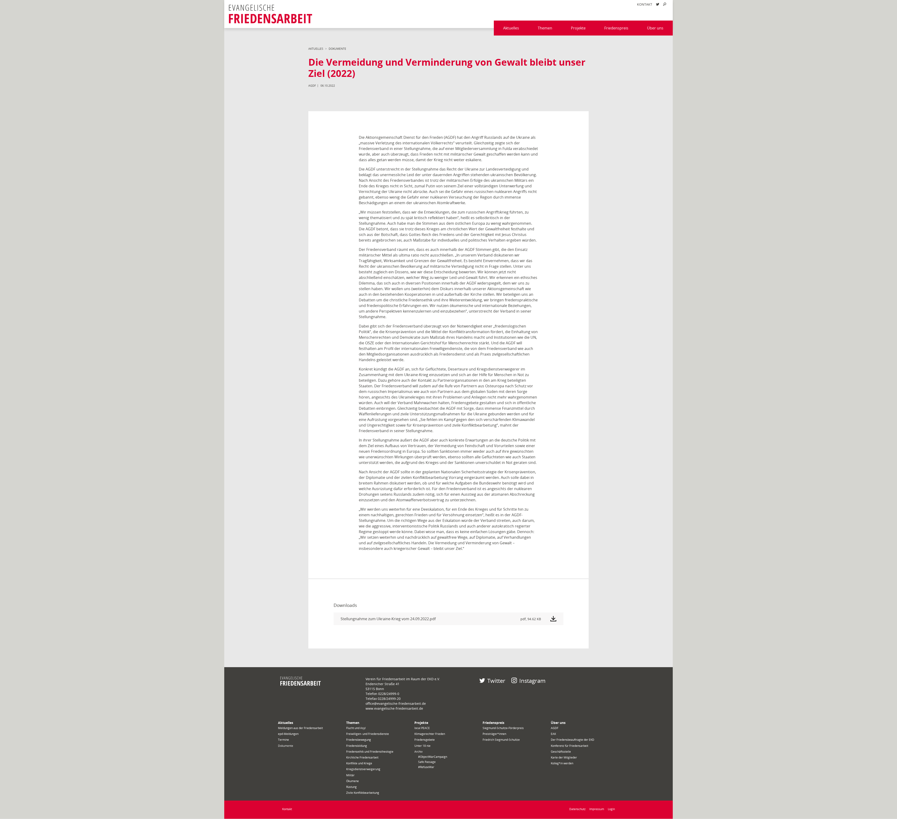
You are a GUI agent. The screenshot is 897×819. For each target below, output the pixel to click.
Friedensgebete (424, 740)
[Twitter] (657, 4)
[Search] (664, 4)
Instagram (532, 680)
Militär (350, 775)
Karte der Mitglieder (564, 757)
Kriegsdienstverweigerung (363, 769)
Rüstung (351, 787)
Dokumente (337, 49)
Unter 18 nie (422, 746)
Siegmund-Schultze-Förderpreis (503, 728)
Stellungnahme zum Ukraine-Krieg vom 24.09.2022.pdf (388, 618)
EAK (553, 734)
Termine (283, 740)
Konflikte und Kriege (359, 763)
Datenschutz (577, 809)
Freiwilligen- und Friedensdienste (367, 734)
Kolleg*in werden (562, 763)
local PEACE (422, 728)
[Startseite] (270, 14)
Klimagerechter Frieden (429, 734)
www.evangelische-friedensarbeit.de (394, 708)
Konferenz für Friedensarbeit (569, 746)
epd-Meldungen (288, 734)
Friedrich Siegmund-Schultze (501, 740)
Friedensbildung (356, 746)
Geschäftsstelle (561, 752)
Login (611, 809)
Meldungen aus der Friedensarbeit (300, 728)
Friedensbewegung (358, 740)
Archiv (418, 752)
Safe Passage (427, 762)
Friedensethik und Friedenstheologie (369, 752)
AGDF (554, 728)
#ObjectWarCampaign (432, 757)
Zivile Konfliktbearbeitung (362, 793)
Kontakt (644, 4)
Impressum (596, 809)
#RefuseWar (426, 767)
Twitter (496, 680)
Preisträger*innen (494, 734)
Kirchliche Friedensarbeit (362, 757)
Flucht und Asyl (356, 728)
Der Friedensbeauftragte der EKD (572, 740)
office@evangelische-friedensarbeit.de (396, 703)
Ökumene (352, 781)
